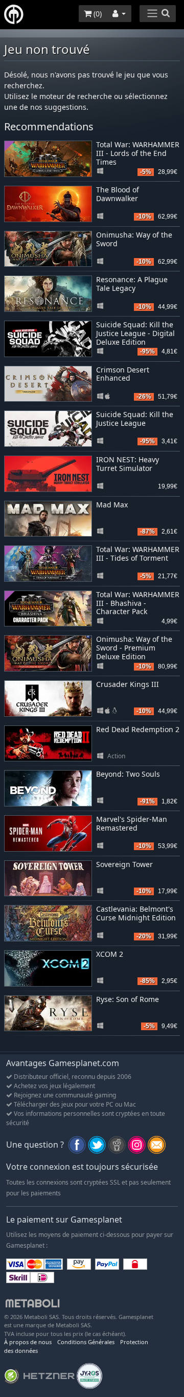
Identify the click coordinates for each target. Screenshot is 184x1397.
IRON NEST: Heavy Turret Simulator (127, 464)
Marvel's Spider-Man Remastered (131, 823)
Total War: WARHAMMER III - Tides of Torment (137, 553)
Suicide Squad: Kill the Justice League (134, 418)
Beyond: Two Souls (128, 774)
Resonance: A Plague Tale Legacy (132, 283)
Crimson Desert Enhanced (122, 374)
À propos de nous (28, 1342)
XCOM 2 (109, 954)
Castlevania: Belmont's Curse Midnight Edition (136, 913)
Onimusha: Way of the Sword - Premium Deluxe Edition (134, 647)
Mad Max (112, 504)
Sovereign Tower (124, 864)
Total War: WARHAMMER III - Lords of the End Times (137, 153)
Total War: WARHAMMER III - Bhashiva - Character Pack (137, 603)
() (96, 13)
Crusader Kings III (127, 684)
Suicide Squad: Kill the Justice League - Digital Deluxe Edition (135, 333)
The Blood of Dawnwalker (117, 194)
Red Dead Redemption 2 (137, 729)
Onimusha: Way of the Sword (134, 239)
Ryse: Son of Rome (127, 999)
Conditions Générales (85, 1342)
